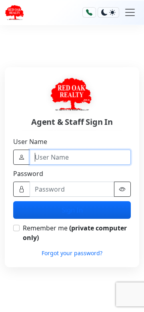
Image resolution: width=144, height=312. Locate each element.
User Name (30, 141)
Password (28, 173)
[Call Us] (89, 12)
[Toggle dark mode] (108, 12)
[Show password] (122, 189)
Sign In (72, 209)
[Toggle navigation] (130, 12)
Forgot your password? (72, 253)
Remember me (75, 233)
